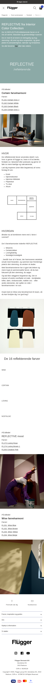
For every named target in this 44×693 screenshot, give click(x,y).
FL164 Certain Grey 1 (10, 110)
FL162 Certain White (10, 103)
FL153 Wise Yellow (10, 532)
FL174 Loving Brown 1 (11, 446)
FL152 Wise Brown (10, 529)
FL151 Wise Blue (9, 525)
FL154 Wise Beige (9, 535)
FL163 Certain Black (10, 106)
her (16, 46)
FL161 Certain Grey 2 (10, 100)
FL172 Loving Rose (10, 443)
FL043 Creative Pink (10, 450)
